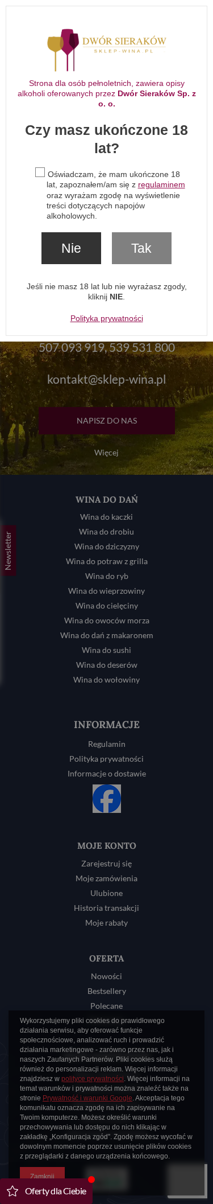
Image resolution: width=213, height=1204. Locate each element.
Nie (71, 248)
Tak (141, 248)
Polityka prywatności (106, 318)
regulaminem (161, 184)
